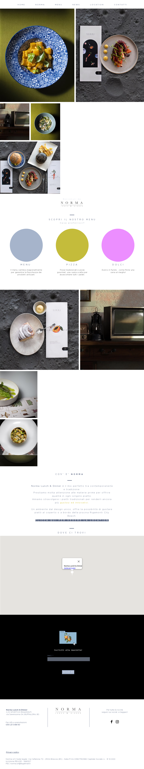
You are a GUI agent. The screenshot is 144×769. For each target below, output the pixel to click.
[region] (26, 245)
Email (49, 655)
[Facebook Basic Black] (111, 721)
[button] (58, 5)
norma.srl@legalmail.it (20, 764)
